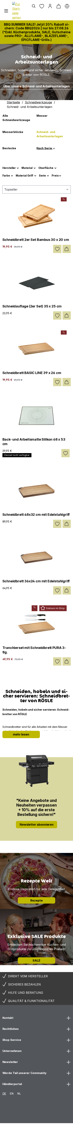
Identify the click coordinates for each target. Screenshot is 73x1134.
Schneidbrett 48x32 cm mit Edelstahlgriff (36, 515)
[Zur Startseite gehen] (17, 11)
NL (19, 1093)
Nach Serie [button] (44, 148)
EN (11, 1093)
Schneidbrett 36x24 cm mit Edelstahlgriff (36, 581)
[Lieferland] (67, 6)
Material (27, 167)
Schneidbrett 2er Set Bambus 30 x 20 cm (35, 240)
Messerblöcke (12, 132)
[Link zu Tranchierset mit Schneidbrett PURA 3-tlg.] (36, 624)
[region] (36, 72)
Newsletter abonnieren (37, 824)
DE (4, 1093)
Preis (55, 175)
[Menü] (6, 11)
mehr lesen (21, 734)
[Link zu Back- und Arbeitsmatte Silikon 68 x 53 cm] (36, 415)
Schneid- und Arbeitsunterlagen (49, 134)
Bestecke (9, 148)
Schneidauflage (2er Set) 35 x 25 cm (32, 306)
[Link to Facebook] (35, 1129)
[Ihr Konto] (50, 6)
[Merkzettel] (41, 6)
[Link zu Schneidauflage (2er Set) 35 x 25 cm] (36, 282)
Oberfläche (45, 167)
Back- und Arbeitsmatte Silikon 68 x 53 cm (33, 441)
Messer (42, 115)
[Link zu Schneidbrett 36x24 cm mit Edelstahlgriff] (36, 557)
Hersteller (9, 167)
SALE (36, 961)
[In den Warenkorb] (67, 249)
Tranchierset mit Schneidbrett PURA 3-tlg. (34, 650)
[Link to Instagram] (6, 1129)
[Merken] (57, 249)
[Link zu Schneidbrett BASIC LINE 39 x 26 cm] (36, 349)
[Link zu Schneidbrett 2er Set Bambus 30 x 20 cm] (36, 216)
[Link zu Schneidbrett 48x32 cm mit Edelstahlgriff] (36, 491)
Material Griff (24, 175)
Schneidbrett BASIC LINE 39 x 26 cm (31, 373)
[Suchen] (33, 6)
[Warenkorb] (58, 6)
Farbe (6, 175)
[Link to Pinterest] (20, 1129)
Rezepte (36, 900)
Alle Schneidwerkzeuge (16, 118)
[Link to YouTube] (49, 1129)
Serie (42, 175)
